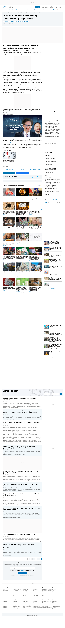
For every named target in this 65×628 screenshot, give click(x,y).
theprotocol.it (54, 607)
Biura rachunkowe (45, 587)
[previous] (27, 559)
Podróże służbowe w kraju (46, 601)
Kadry (13, 9)
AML (43, 595)
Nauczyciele (15, 603)
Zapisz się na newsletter (37, 169)
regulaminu (22, 570)
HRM (13, 595)
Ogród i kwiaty (54, 594)
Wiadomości (17, 12)
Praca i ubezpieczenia (36, 591)
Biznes (17, 9)
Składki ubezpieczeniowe (46, 603)
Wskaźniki (49, 177)
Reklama (49, 613)
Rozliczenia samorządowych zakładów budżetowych (52, 192)
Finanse (53, 591)
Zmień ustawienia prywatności (22, 613)
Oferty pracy (54, 608)
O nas (4, 613)
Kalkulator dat (47, 166)
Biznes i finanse (35, 589)
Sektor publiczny (24, 9)
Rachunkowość (5, 590)
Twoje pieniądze (36, 9)
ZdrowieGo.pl (54, 601)
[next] (41, 559)
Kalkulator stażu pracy (36, 606)
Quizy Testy (47, 194)
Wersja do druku (10, 169)
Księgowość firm (6, 587)
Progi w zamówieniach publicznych (51, 185)
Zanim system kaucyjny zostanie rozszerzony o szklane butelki (50, 139)
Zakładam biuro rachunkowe (47, 589)
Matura (14, 607)
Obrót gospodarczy (6, 591)
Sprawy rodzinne (25, 589)
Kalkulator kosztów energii (50, 158)
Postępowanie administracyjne (50, 169)
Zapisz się (22, 573)
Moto (42, 9)
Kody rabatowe (54, 603)
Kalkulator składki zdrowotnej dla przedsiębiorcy (51, 155)
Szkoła (14, 602)
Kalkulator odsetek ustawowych (50, 161)
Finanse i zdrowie (35, 595)
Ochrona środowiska (48, 174)
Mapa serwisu (55, 613)
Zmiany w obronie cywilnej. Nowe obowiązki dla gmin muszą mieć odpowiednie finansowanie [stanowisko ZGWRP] (53, 147)
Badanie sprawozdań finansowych (51, 186)
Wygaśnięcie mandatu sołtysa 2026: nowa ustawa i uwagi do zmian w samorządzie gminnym (52, 130)
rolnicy (9, 142)
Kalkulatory (49, 152)
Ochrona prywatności (11, 613)
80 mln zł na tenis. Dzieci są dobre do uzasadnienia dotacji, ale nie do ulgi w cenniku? (51, 116)
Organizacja (5, 601)
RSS (41, 613)
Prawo (30, 9)
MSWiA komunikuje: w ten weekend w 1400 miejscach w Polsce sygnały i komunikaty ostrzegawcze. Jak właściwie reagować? (52, 118)
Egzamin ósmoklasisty (16, 608)
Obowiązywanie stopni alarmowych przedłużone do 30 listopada (51, 127)
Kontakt (44, 613)
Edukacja (53, 9)
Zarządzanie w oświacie (16, 606)
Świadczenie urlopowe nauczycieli (51, 180)
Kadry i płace (5, 606)
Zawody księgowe (6, 594)
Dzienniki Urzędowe (26, 603)
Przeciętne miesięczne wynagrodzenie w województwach (52, 183)
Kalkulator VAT (34, 603)
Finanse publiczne (48, 171)
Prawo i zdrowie (25, 596)
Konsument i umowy (26, 591)
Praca (23, 594)
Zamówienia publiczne (49, 172)
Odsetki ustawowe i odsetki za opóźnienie (52, 179)
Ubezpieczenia (15, 591)
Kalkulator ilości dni (48, 164)
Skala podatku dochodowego (47, 607)
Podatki (4, 589)
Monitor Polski (25, 602)
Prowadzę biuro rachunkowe (47, 590)
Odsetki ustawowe (45, 606)
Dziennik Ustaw (25, 601)
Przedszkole (15, 601)
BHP (13, 594)
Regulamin (32, 613)
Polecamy (46, 322)
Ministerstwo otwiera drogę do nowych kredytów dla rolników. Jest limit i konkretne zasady (52, 133)
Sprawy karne (25, 590)
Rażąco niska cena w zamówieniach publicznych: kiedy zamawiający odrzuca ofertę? (52, 121)
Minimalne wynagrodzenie (46, 602)
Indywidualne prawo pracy (17, 589)
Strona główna (5, 12)
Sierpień (55, 200)
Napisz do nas (23, 169)
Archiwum (53, 602)
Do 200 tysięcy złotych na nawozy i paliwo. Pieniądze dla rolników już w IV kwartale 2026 (52, 124)
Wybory (46, 175)
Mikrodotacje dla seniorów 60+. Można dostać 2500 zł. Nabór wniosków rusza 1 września (52, 136)
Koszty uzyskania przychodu (50, 189)
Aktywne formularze (51, 168)
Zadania (4, 603)
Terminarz (49, 200)
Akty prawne (25, 599)
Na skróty (54, 599)
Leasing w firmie (35, 594)
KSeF (58, 9)
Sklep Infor (24, 595)
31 (46, 202)
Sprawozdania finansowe (46, 594)
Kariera (37, 613)
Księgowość (8, 9)
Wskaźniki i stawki (45, 599)
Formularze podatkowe (56, 606)
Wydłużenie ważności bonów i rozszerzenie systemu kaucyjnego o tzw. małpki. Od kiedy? (52, 144)
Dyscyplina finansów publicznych (51, 188)
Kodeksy (24, 607)
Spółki (33, 590)
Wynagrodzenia (15, 590)
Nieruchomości (47, 9)
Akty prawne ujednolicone (27, 606)
